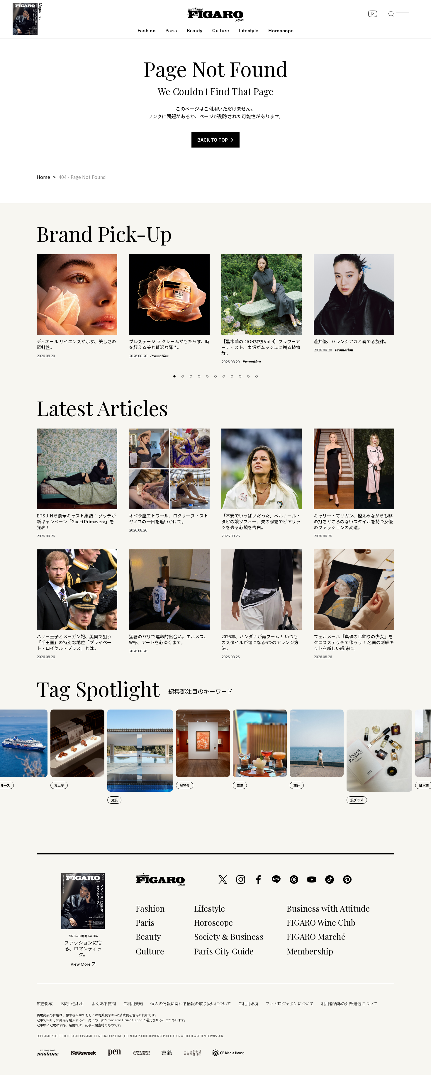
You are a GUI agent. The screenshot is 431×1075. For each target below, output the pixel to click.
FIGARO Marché (316, 936)
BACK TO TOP (212, 139)
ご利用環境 (248, 1003)
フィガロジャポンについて (290, 1003)
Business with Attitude (328, 908)
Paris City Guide (224, 951)
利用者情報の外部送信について (349, 1003)
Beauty (195, 30)
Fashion (147, 30)
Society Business (228, 936)
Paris (171, 30)
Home (43, 176)
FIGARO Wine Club (321, 922)
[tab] (174, 376)
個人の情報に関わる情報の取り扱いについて (190, 1003)
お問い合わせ (72, 1003)
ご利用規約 (133, 1003)
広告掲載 (45, 1003)
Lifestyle (249, 30)
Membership (310, 951)
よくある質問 (103, 1003)
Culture (220, 30)
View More (81, 964)
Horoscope (280, 30)
